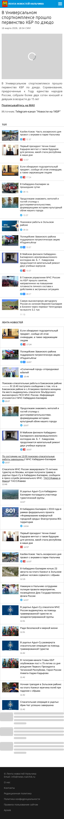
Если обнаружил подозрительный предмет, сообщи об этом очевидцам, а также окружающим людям (41, 169)
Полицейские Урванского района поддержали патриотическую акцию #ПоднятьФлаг (40, 239)
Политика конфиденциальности (22, 799)
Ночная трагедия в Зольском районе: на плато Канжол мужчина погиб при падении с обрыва (41, 687)
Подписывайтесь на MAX (18, 105)
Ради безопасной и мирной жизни (39, 628)
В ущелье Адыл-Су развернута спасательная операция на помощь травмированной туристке (40, 645)
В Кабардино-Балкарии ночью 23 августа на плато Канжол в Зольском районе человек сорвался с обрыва (40, 571)
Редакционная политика (18, 793)
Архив (7, 810)
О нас (7, 782)
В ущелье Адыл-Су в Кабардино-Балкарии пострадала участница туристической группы (38, 494)
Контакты (9, 787)
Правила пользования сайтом (21, 804)
